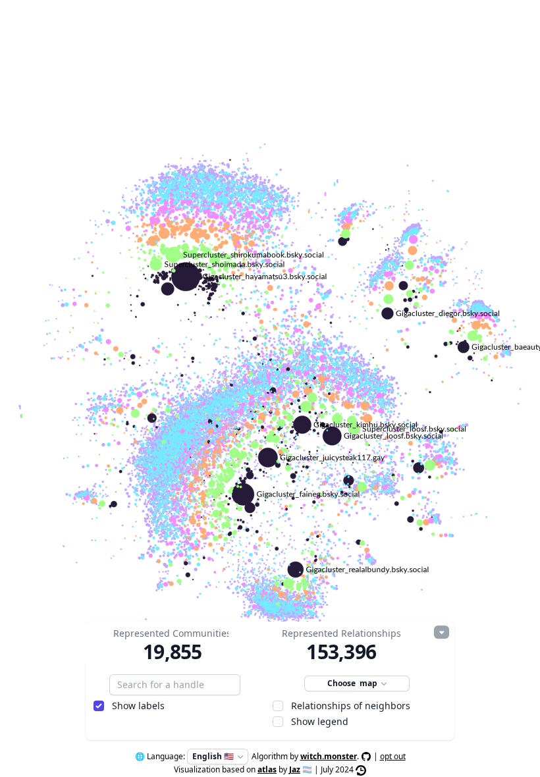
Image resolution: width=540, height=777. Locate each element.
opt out (393, 756)
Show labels (138, 705)
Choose (352, 683)
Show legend (319, 721)
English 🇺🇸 (213, 756)
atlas (267, 769)
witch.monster (328, 756)
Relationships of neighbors (350, 705)
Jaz (294, 769)
